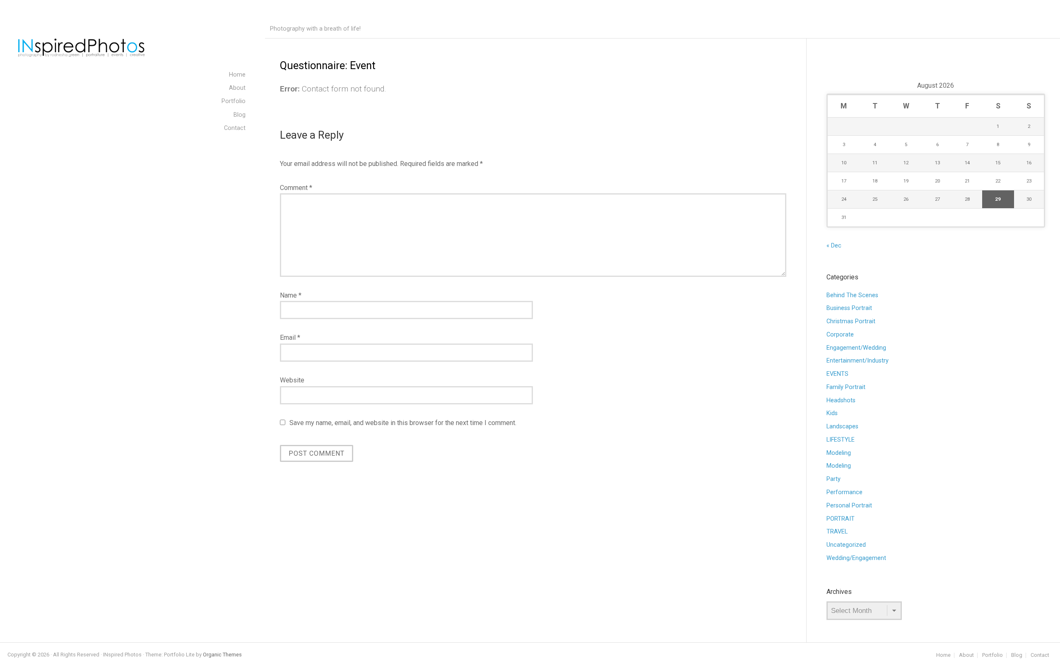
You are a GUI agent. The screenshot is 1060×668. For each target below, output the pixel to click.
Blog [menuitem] (240, 114)
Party (833, 479)
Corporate (840, 334)
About (966, 655)
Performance (844, 492)
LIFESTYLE (840, 439)
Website (292, 380)
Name (290, 295)
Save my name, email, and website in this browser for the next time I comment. (402, 423)
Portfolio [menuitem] (234, 101)
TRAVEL (837, 531)
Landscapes (842, 426)
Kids (832, 413)
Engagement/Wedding (856, 347)
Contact (1040, 655)
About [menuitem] (237, 87)
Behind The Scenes (852, 295)
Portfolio (992, 655)
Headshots (840, 400)
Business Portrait (849, 308)
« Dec (833, 245)
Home (943, 655)
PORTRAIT (840, 518)
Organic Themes (222, 654)
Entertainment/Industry (857, 360)
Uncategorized (846, 544)
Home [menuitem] (237, 74)
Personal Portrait (849, 505)
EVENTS (837, 373)
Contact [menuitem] (235, 128)
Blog (1016, 655)
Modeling (838, 453)
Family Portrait (845, 387)
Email (290, 337)
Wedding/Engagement (856, 558)
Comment (296, 188)
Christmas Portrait (850, 321)
